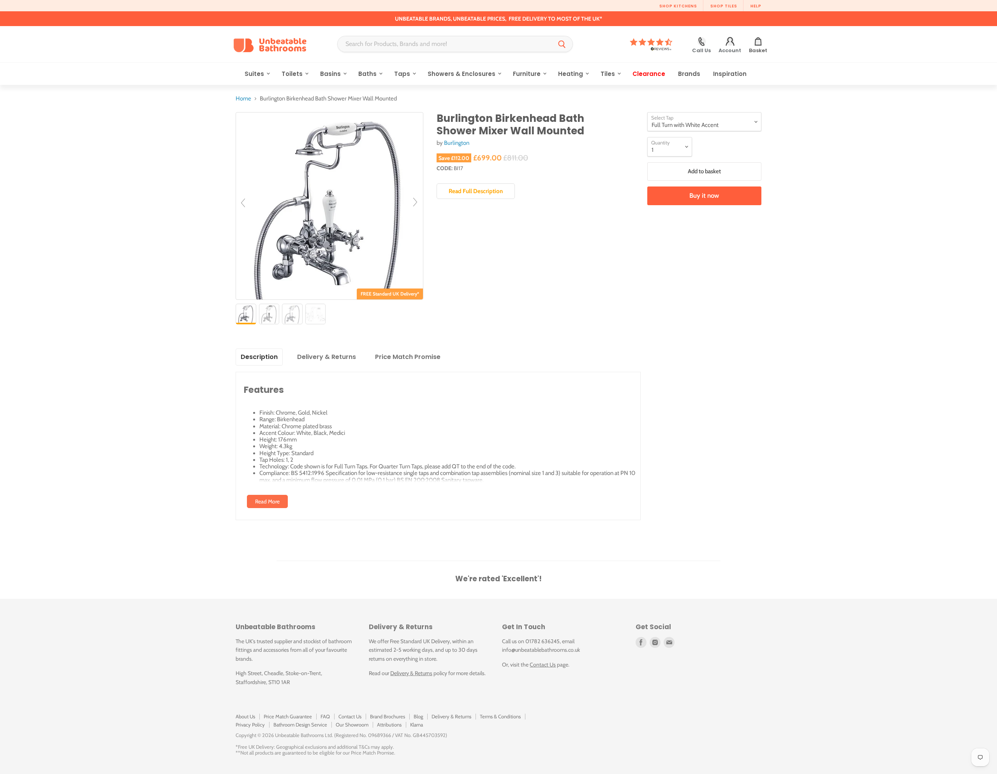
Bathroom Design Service (300, 724)
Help (755, 6)
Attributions (389, 724)
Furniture (527, 74)
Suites (255, 74)
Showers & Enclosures (462, 74)
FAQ (325, 716)
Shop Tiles (723, 6)
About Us (245, 716)
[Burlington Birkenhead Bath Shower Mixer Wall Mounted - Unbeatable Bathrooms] (246, 314)
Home (243, 98)
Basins (331, 74)
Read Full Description (476, 191)
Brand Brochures (387, 716)
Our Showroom (352, 724)
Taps (403, 74)
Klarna (416, 724)
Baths (368, 74)
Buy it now (704, 195)
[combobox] (444, 44)
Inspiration (730, 74)
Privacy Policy (250, 724)
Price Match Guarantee (288, 716)
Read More (267, 501)
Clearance (648, 74)
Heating (571, 74)
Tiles (609, 74)
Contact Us (543, 664)
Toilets (293, 74)
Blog (418, 716)
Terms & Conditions (500, 716)
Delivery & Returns (411, 673)
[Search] (561, 44)
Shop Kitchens (678, 6)
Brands (689, 74)
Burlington (456, 142)
